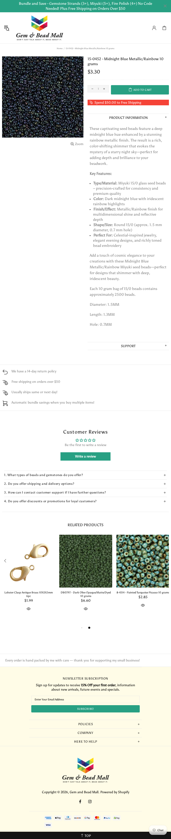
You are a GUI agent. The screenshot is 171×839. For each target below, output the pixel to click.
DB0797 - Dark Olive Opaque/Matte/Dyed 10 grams (86, 594)
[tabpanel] (28, 577)
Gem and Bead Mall (39, 28)
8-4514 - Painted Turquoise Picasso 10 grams (143, 592)
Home (60, 48)
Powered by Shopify (114, 792)
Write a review (85, 456)
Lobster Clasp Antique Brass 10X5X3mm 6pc (28, 594)
